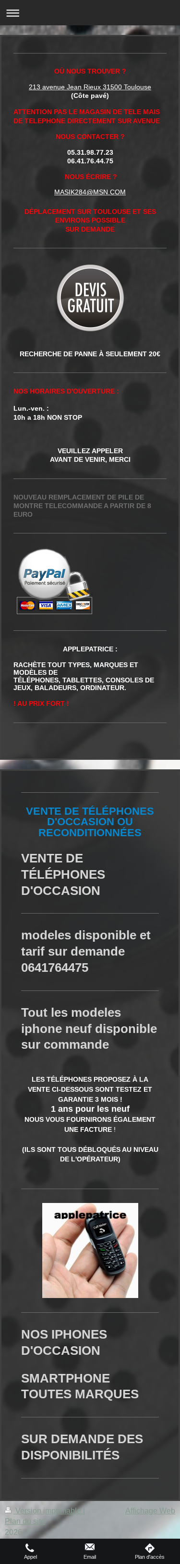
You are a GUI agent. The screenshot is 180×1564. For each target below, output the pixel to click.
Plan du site (25, 1521)
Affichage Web (150, 1511)
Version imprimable (48, 1511)
